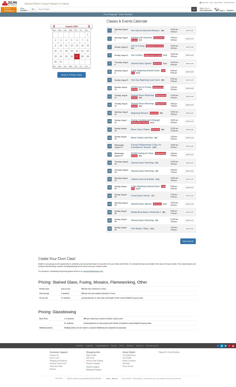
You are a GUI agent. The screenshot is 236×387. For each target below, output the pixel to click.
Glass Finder (218, 2)
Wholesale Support (93, 370)
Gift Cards (205, 2)
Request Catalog (93, 363)
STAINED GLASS (152, 346)
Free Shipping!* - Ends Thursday (118, 14)
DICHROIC (79, 346)
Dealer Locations (129, 361)
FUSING (114, 346)
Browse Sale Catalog (94, 361)
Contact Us (54, 355)
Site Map (126, 363)
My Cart (115, 379)
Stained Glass (31, 4)
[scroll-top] (232, 380)
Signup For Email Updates (169, 352)
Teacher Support (92, 367)
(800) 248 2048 (229, 2)
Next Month (188, 241)
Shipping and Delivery (58, 361)
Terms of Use (127, 366)
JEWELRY (130, 346)
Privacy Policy (137, 379)
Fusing (44, 4)
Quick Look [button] (189, 30)
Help (211, 2)
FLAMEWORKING (102, 346)
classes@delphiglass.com (93, 271)
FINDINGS (89, 346)
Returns (53, 369)
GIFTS (121, 346)
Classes (65, 4)
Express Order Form (58, 363)
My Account (54, 358)
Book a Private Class (71, 75)
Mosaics (54, 4)
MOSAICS (139, 346)
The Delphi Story (129, 355)
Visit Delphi (126, 358)
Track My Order (56, 366)
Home (108, 379)
